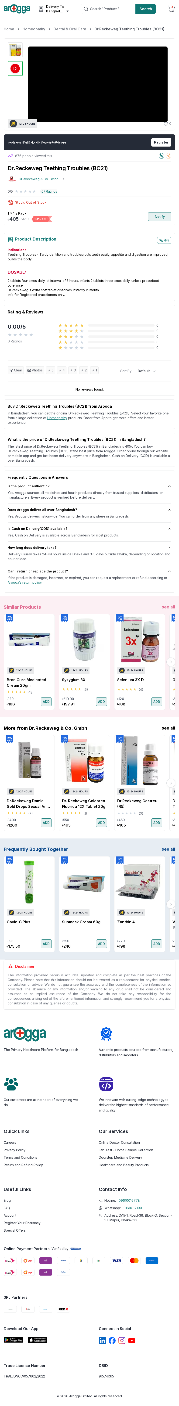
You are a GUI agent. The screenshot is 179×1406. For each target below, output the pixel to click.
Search (146, 9)
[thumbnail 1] (15, 49)
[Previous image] (30, 84)
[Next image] (165, 84)
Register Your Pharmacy (22, 1223)
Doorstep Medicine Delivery (120, 1157)
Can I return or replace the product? (38, 571)
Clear (18, 370)
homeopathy (57, 418)
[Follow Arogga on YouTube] (131, 1340)
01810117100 (133, 1208)
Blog (7, 1200)
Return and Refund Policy (23, 1165)
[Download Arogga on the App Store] (38, 1340)
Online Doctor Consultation (119, 1142)
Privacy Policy (14, 1150)
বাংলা (166, 240)
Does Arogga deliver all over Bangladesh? (42, 510)
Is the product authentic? (28, 486)
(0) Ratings (48, 191)
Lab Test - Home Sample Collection (126, 1150)
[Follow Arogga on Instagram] (121, 1340)
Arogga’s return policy (24, 582)
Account (10, 1215)
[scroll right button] (170, 662)
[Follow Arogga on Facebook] (112, 1340)
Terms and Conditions (20, 1157)
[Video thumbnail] (15, 68)
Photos (37, 370)
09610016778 (129, 1200)
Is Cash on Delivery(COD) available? (37, 529)
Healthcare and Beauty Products (124, 1165)
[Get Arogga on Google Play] (13, 1340)
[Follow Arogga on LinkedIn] (102, 1340)
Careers (10, 1142)
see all (168, 606)
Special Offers (15, 1230)
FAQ (7, 1208)
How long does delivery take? (32, 548)
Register (161, 142)
